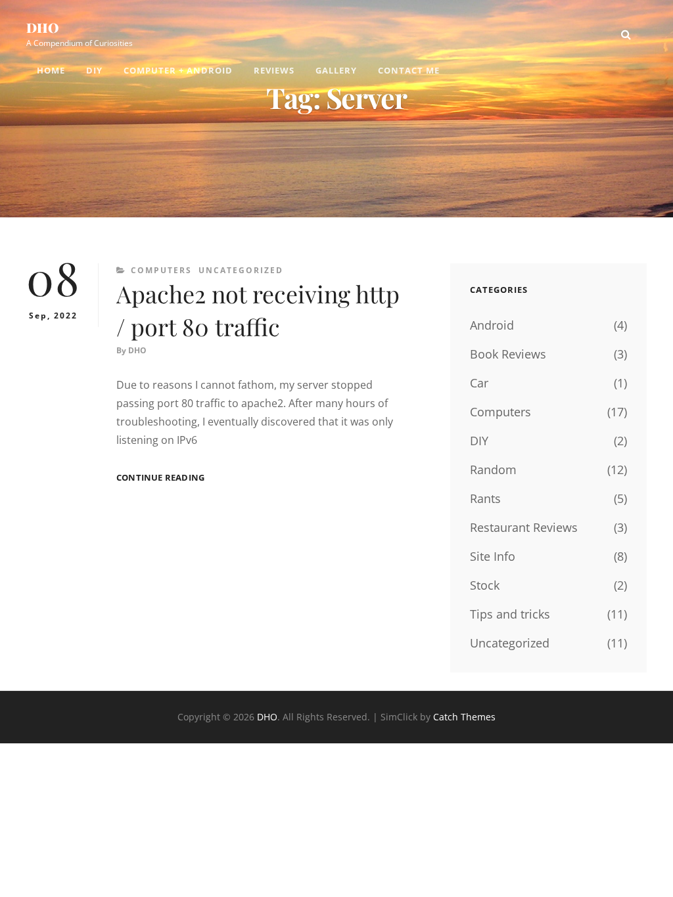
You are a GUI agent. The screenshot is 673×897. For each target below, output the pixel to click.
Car (479, 383)
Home (51, 70)
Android (492, 325)
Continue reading (160, 478)
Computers (161, 270)
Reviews (274, 70)
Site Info (492, 556)
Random (493, 469)
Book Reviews (508, 354)
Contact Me (409, 70)
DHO (42, 27)
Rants (485, 498)
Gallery (336, 70)
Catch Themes (464, 717)
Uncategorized (240, 270)
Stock (484, 585)
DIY (94, 70)
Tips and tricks (510, 614)
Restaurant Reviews (524, 527)
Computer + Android (178, 70)
